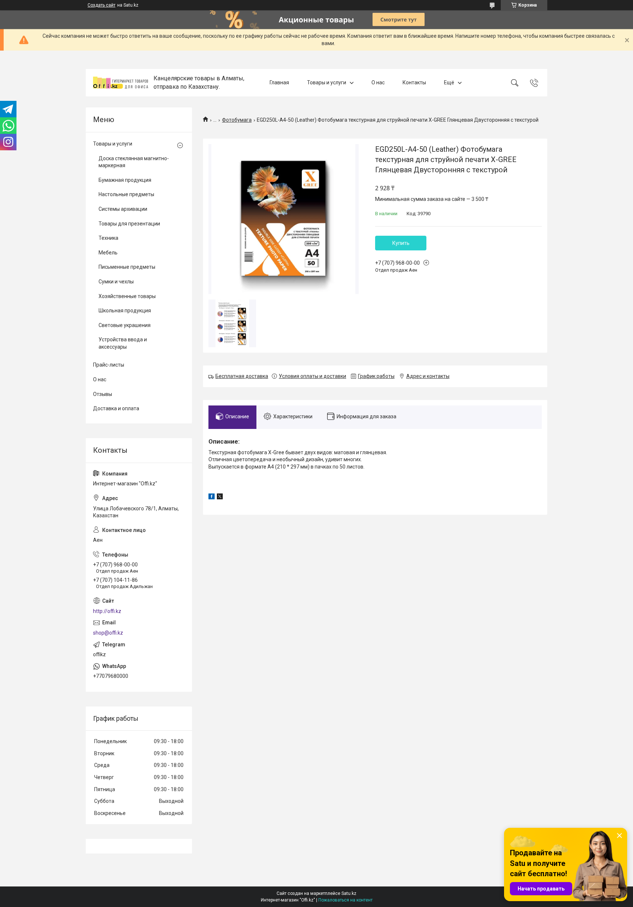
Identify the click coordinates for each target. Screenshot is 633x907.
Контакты (414, 82)
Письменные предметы (127, 267)
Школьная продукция (125, 310)
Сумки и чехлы (116, 281)
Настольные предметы (126, 194)
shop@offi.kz (108, 633)
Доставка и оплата (116, 408)
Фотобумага (237, 120)
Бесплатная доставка (241, 376)
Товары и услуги (326, 82)
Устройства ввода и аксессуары (123, 343)
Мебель (108, 253)
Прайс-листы (108, 365)
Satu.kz (348, 893)
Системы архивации (123, 209)
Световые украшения (125, 325)
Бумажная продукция (125, 180)
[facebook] (211, 497)
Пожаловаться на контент (345, 900)
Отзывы (102, 394)
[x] (220, 497)
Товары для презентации (129, 224)
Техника (108, 238)
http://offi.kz (107, 611)
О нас (378, 82)
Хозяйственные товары (127, 296)
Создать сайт (101, 5)
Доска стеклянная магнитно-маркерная (134, 162)
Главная (279, 82)
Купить (401, 243)
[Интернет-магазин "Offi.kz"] (120, 83)
